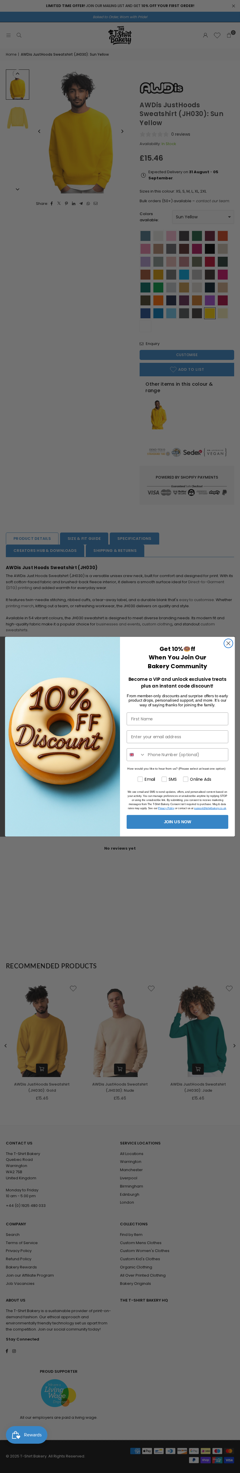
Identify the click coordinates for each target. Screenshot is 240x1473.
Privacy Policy (166, 808)
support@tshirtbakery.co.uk (210, 808)
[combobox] (136, 755)
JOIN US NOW (177, 821)
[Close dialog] (228, 643)
